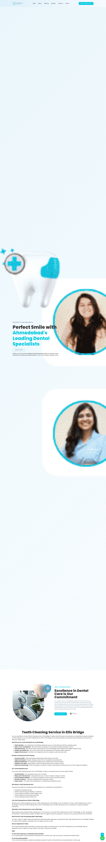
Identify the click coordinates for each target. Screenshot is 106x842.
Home (34, 3)
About (40, 3)
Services (46, 3)
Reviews (53, 3)
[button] (102, 838)
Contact (60, 3)
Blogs (67, 3)
